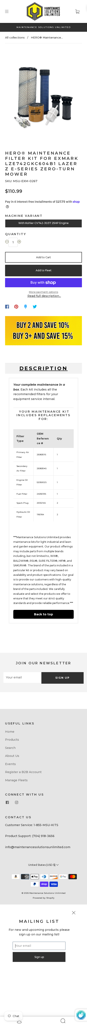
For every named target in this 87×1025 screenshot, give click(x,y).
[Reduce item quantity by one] (7, 242)
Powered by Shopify (43, 898)
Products (12, 740)
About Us (12, 756)
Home (9, 732)
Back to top (43, 614)
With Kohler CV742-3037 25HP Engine (43, 223)
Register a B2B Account (23, 772)
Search (10, 748)
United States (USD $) (42, 864)
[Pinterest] (16, 306)
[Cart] (77, 11)
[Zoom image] (43, 92)
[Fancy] (25, 306)
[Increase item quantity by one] (19, 242)
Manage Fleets (16, 780)
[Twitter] (34, 306)
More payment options (43, 292)
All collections (15, 37)
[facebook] (7, 802)
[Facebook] (7, 306)
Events (10, 764)
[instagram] (16, 802)
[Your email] (22, 677)
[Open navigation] (9, 11)
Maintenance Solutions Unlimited (47, 893)
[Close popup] (73, 913)
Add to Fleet (44, 270)
